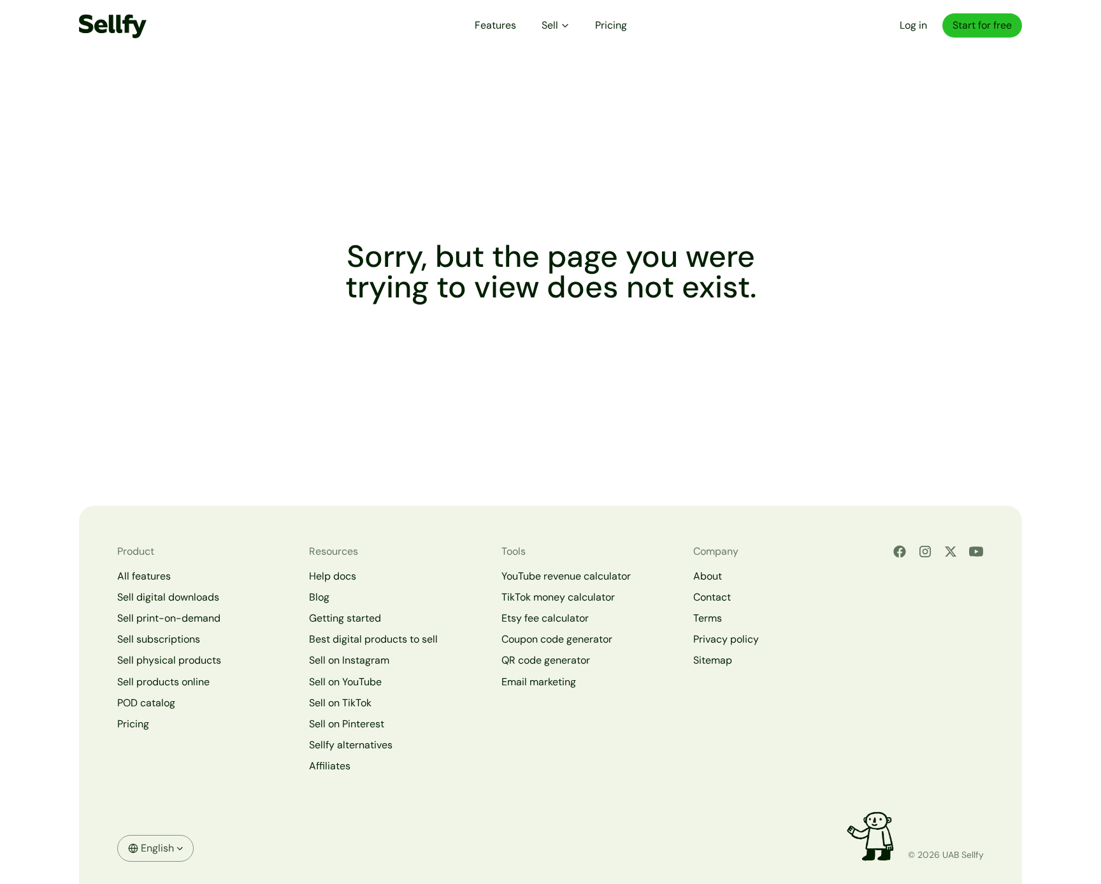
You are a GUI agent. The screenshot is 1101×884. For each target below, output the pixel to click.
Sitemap (712, 660)
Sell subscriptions (158, 639)
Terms (707, 618)
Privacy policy (726, 639)
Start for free (982, 25)
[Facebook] (899, 551)
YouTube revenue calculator (566, 576)
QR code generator (545, 660)
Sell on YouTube (345, 681)
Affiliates (329, 766)
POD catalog (146, 702)
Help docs (332, 576)
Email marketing (538, 681)
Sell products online (163, 681)
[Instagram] (925, 551)
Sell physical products (169, 660)
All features (144, 576)
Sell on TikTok (340, 702)
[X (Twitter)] (950, 551)
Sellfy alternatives (350, 745)
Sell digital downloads (168, 597)
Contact (712, 597)
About (707, 576)
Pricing (611, 25)
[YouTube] (976, 551)
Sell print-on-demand (168, 618)
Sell (550, 25)
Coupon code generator (556, 639)
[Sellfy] (113, 25)
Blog (319, 597)
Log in (913, 25)
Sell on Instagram (349, 660)
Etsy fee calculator (545, 618)
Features (495, 25)
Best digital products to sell (373, 639)
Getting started (345, 618)
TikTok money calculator (558, 597)
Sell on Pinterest (346, 724)
